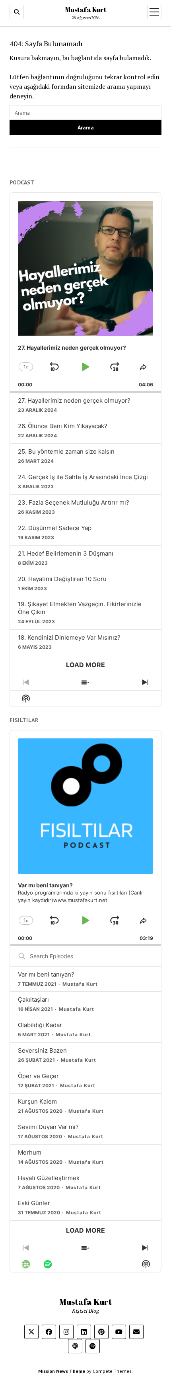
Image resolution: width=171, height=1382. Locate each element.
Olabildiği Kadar (40, 1025)
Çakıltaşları (33, 999)
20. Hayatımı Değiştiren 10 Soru (62, 579)
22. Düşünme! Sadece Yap (54, 528)
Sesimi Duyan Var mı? (48, 1127)
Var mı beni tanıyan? (46, 974)
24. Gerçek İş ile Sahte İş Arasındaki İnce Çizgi (83, 477)
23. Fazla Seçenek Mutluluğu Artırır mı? (73, 502)
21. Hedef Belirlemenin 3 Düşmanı (65, 553)
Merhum (29, 1152)
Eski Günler (34, 1203)
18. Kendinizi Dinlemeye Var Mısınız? (69, 637)
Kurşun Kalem (37, 1101)
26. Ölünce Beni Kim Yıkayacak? (62, 426)
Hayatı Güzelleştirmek (49, 1178)
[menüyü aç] (154, 12)
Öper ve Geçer (38, 1076)
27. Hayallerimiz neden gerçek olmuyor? (74, 400)
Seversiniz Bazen (42, 1050)
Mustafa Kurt (85, 9)
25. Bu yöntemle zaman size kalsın (66, 451)
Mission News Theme (61, 1371)
